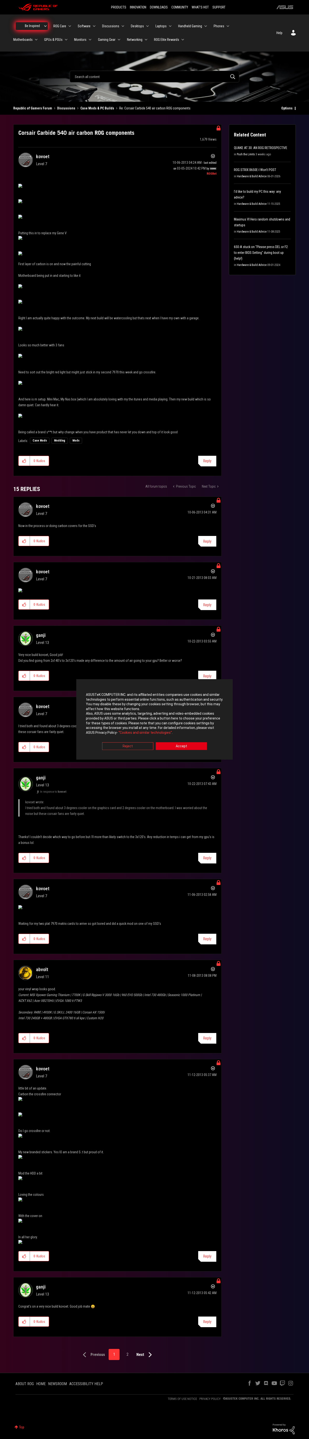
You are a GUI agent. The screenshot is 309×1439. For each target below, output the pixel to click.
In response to (53, 791)
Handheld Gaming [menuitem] (190, 26)
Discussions (66, 108)
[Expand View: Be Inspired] (45, 26)
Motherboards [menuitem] (23, 40)
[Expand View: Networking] (146, 39)
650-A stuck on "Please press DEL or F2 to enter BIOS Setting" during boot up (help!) (261, 252)
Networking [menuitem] (134, 40)
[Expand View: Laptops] (170, 26)
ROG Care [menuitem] (59, 26)
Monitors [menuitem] (80, 40)
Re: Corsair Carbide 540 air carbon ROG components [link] (154, 108)
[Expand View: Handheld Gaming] (205, 26)
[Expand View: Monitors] (90, 39)
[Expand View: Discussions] (122, 26)
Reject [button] (128, 746)
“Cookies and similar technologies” (145, 732)
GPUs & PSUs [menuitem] (53, 40)
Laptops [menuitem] (161, 26)
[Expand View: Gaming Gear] (119, 39)
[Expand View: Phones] (227, 26)
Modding (59, 440)
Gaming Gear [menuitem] (106, 40)
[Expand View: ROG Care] (69, 26)
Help (279, 33)
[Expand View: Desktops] (147, 26)
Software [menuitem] (84, 26)
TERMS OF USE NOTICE (182, 1399)
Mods (75, 440)
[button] (24, 461)
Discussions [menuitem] (110, 26)
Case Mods (40, 440)
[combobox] (154, 76)
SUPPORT (218, 7)
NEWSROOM (57, 1384)
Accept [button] (181, 746)
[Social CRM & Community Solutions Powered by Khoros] (284, 1429)
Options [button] (287, 108)
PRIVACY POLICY (210, 1399)
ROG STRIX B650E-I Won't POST (255, 170)
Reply (207, 461)
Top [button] (21, 1427)
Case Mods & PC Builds (97, 108)
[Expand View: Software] (94, 26)
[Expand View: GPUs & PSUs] (66, 39)
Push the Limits (246, 154)
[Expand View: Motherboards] (36, 39)
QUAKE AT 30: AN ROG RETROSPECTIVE (260, 148)
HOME (41, 1384)
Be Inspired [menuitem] (32, 26)
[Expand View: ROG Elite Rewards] (182, 39)
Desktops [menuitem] (137, 26)
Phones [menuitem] (219, 26)
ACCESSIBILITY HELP (86, 1384)
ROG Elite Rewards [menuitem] (166, 40)
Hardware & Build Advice (252, 176)
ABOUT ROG (24, 1384)
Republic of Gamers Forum (32, 108)
